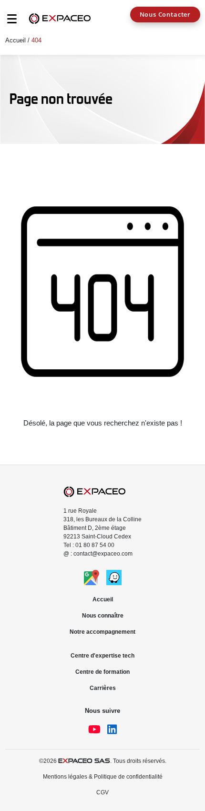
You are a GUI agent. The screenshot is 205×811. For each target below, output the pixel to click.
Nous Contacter (165, 14)
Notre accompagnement (102, 632)
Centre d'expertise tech (102, 655)
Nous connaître (102, 615)
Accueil (15, 40)
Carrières (103, 688)
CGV (102, 792)
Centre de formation (102, 672)
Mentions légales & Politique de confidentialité (103, 776)
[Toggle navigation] (7, 21)
